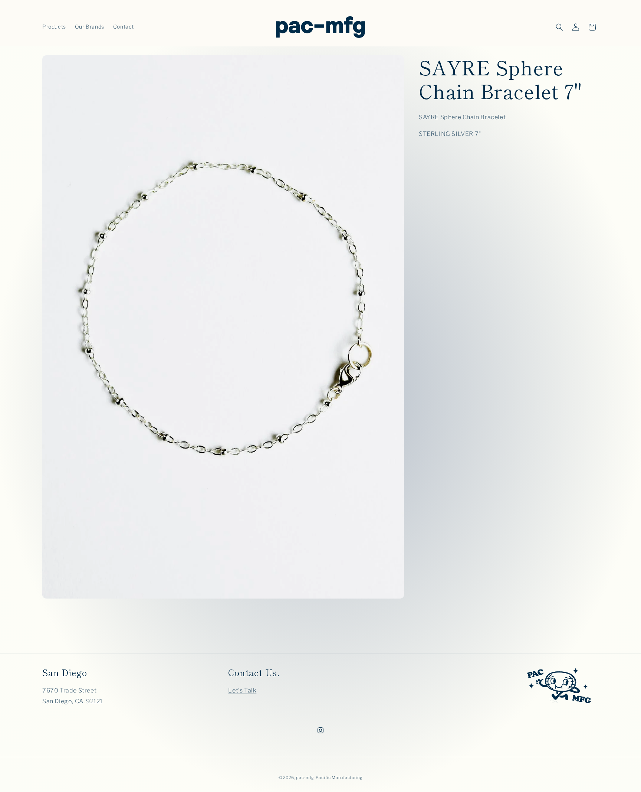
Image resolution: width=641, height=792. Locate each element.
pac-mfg (305, 777)
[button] (559, 27)
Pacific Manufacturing (339, 777)
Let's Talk (242, 690)
